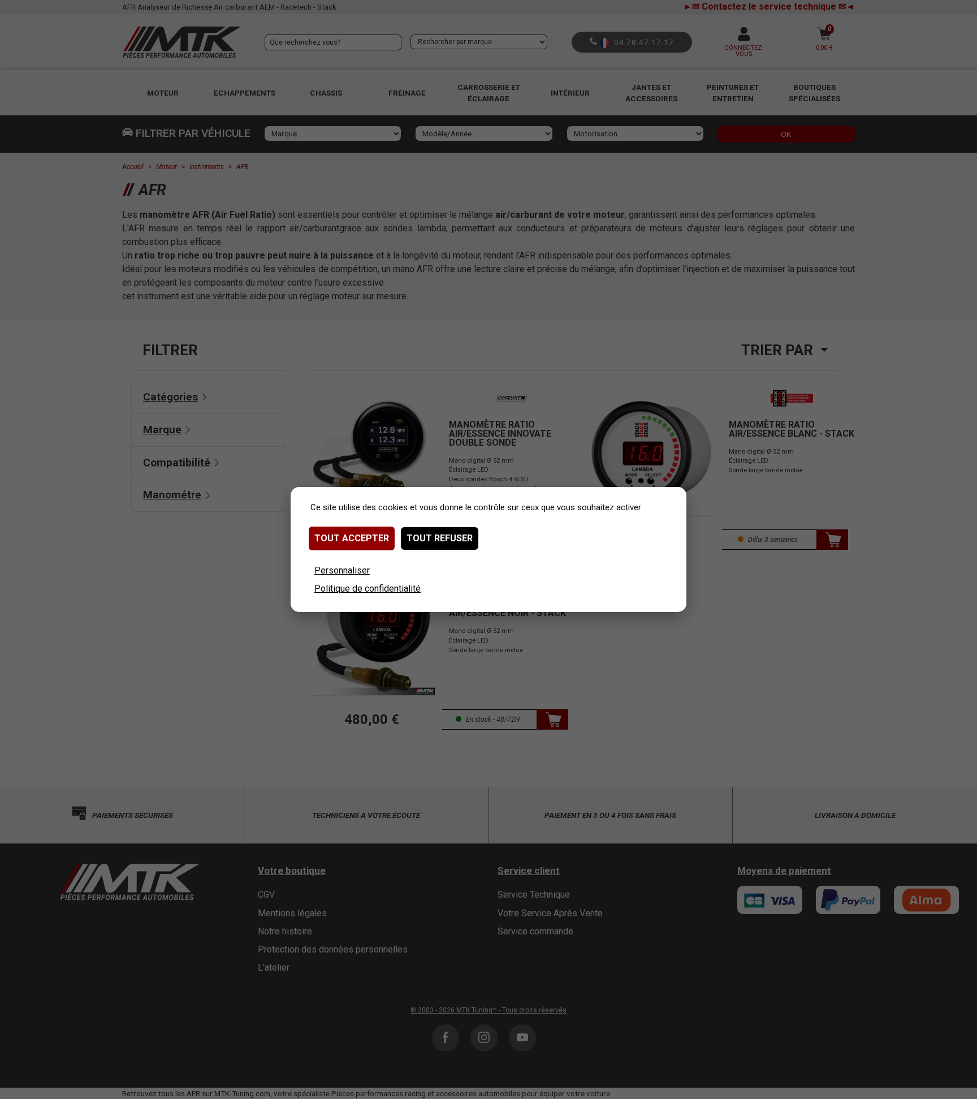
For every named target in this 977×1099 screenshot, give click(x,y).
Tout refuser (440, 538)
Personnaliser (342, 570)
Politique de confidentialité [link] (367, 588)
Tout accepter (351, 538)
